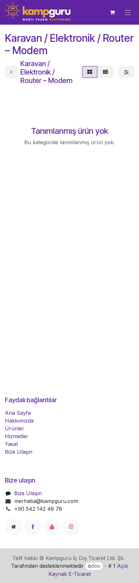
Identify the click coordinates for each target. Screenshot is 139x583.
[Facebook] (33, 526)
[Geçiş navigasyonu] (127, 12)
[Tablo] (90, 72)
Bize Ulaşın (18, 452)
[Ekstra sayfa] (13, 526)
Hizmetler (16, 436)
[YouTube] (52, 526)
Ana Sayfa (18, 413)
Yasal (11, 444)
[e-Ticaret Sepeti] (112, 12)
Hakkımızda (19, 420)
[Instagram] (71, 526)
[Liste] (105, 72)
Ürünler (14, 428)
